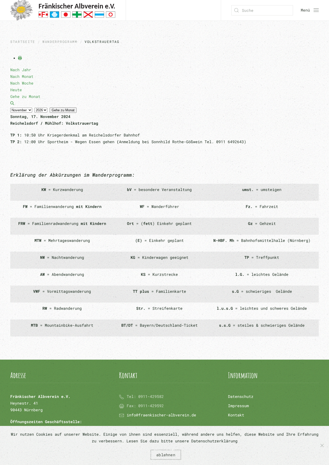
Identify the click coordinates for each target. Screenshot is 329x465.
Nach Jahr (20, 69)
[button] (310, 10)
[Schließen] (322, 445)
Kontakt (236, 414)
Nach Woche (21, 83)
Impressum (238, 405)
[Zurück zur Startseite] (62, 10)
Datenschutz (240, 396)
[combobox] (262, 10)
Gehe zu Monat (63, 110)
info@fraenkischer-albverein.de (161, 414)
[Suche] (12, 103)
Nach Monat (21, 76)
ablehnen (165, 454)
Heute (16, 89)
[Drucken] (20, 57)
